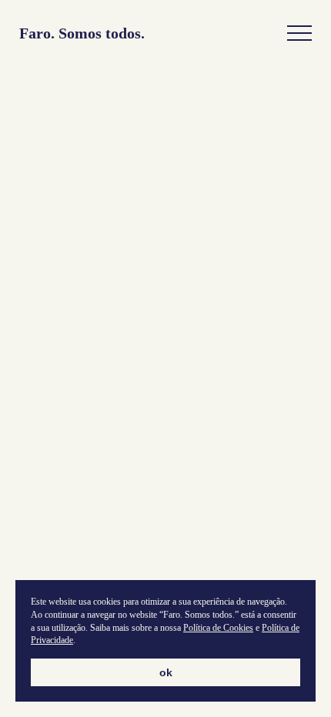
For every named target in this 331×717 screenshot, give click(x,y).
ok (165, 672)
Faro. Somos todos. (82, 33)
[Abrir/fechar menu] (299, 33)
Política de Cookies (218, 627)
